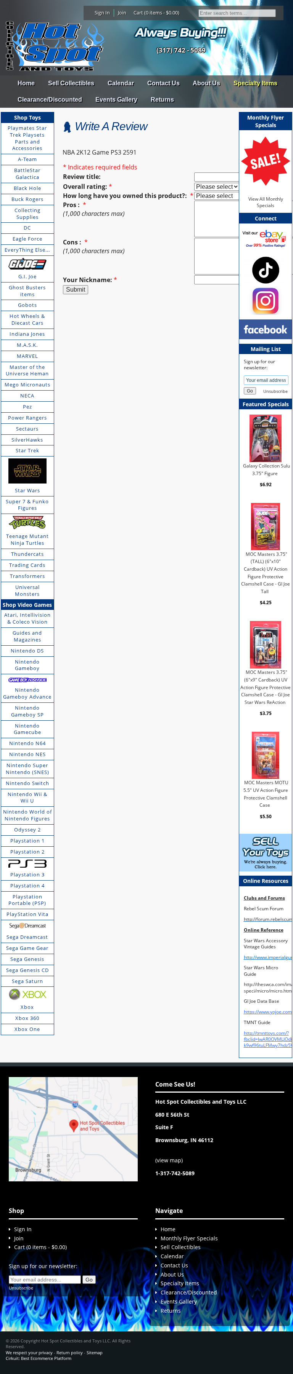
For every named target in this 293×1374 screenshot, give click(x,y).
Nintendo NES (27, 754)
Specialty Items (255, 83)
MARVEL (27, 356)
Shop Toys (27, 117)
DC (27, 227)
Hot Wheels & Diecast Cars (27, 319)
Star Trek (27, 450)
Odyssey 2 (27, 829)
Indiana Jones (27, 333)
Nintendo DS (27, 650)
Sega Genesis (27, 959)
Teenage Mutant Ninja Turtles (27, 539)
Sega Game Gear (27, 948)
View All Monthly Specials (265, 202)
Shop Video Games (27, 604)
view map (169, 1160)
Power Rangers (27, 417)
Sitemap (95, 1352)
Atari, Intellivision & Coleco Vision (27, 618)
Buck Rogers (27, 199)
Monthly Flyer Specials (189, 1238)
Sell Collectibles (71, 83)
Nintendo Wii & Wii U (27, 797)
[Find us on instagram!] (265, 300)
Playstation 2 (27, 851)
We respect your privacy (29, 1352)
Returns (162, 99)
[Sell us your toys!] (181, 32)
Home (26, 83)
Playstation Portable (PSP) (27, 900)
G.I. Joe (27, 276)
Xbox (27, 1007)
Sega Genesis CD (27, 970)
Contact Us (163, 83)
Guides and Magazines (27, 636)
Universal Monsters (27, 590)
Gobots (27, 305)
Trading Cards (27, 565)
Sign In (102, 12)
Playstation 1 (27, 840)
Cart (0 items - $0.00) (156, 12)
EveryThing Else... (27, 249)
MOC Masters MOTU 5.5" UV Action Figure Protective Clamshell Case (265, 794)
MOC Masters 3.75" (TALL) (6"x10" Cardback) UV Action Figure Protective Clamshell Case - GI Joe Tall (265, 572)
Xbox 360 (27, 1018)
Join (122, 12)
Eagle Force (27, 238)
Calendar (121, 83)
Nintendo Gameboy (27, 665)
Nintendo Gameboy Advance (27, 693)
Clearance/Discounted (50, 99)
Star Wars (27, 490)
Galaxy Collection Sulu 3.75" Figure (266, 469)
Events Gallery (116, 99)
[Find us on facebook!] (265, 329)
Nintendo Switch (27, 783)
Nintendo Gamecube (27, 729)
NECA (27, 395)
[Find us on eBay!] (265, 238)
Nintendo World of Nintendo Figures (27, 815)
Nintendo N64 (27, 743)
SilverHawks (27, 439)
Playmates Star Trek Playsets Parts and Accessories (27, 138)
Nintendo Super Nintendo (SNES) (27, 769)
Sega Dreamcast (27, 937)
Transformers (27, 576)
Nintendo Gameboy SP (27, 711)
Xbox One (27, 1029)
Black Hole (27, 188)
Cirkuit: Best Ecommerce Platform (38, 1358)
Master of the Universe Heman (27, 370)
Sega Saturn (27, 981)
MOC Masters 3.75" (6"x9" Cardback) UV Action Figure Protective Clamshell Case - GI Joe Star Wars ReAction (265, 687)
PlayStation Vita (27, 914)
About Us (206, 83)
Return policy (69, 1352)
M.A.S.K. (27, 345)
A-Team (27, 159)
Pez (27, 406)
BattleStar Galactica (27, 173)
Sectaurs (27, 428)
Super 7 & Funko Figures (27, 505)
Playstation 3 (27, 874)
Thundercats (27, 554)
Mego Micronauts (27, 384)
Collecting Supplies (27, 213)
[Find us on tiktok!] (265, 270)
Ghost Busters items (27, 291)
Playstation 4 (27, 885)
